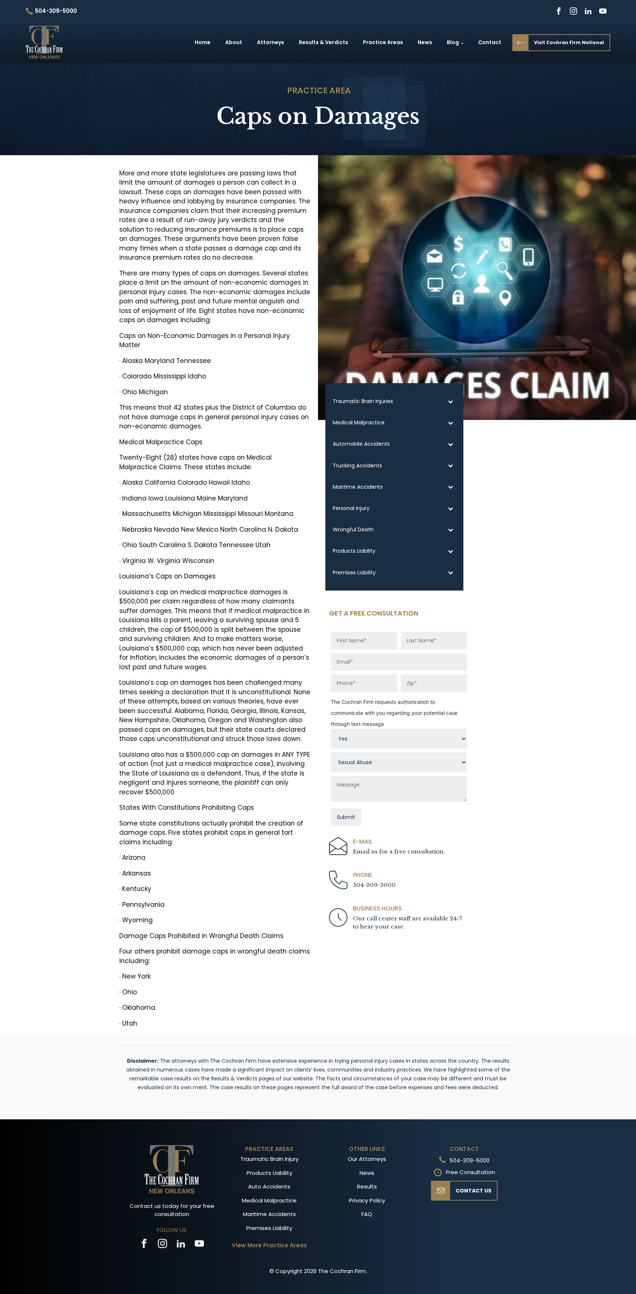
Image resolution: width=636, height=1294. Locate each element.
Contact (489, 42)
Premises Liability (269, 1228)
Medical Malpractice (269, 1200)
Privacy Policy (367, 1200)
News (425, 42)
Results (367, 1186)
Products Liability (269, 1173)
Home (203, 42)
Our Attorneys (367, 1159)
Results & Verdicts (323, 42)
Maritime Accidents (269, 1214)
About (233, 42)
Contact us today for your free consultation (172, 1210)
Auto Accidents (269, 1186)
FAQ (366, 1214)
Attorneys (270, 42)
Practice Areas (383, 42)
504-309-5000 (374, 884)
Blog (453, 42)
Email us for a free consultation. (399, 851)
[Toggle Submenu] (450, 401)
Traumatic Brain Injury (269, 1159)
